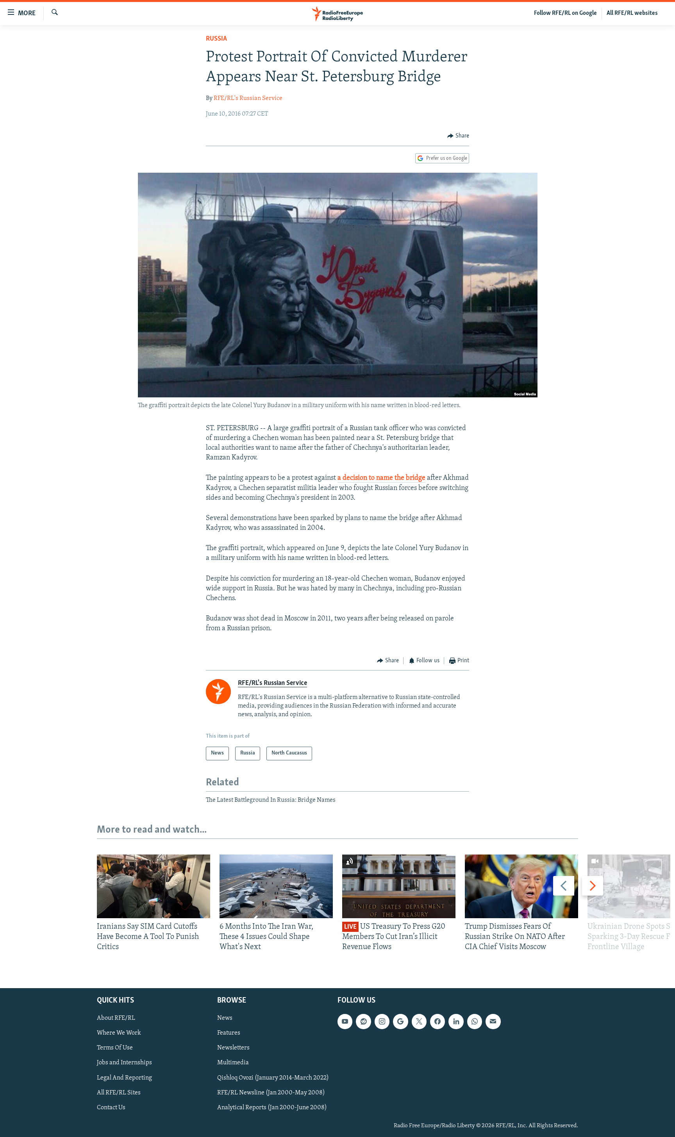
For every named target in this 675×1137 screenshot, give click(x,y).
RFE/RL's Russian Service (248, 98)
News (224, 1018)
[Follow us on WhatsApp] (474, 1021)
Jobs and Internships (124, 1063)
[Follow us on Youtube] (345, 1021)
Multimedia (233, 1063)
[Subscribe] (493, 1021)
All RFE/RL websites (632, 13)
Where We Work (119, 1033)
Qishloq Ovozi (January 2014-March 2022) (273, 1077)
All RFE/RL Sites (119, 1092)
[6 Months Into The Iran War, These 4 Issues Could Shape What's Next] (276, 886)
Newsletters (233, 1048)
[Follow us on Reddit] (363, 1021)
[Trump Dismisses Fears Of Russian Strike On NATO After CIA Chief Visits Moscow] (521, 886)
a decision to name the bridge (381, 478)
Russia (216, 39)
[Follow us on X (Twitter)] (419, 1021)
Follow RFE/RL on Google (565, 13)
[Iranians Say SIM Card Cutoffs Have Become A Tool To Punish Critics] (153, 886)
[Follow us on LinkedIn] (455, 1021)
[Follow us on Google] (400, 1021)
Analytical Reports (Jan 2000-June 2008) (272, 1108)
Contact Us (111, 1108)
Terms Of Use (115, 1048)
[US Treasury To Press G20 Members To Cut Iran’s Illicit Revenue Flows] (398, 886)
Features (228, 1033)
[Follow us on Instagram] (382, 1021)
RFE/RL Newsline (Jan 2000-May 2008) (271, 1092)
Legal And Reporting (124, 1077)
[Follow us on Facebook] (437, 1021)
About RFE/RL (116, 1018)
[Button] (458, 136)
